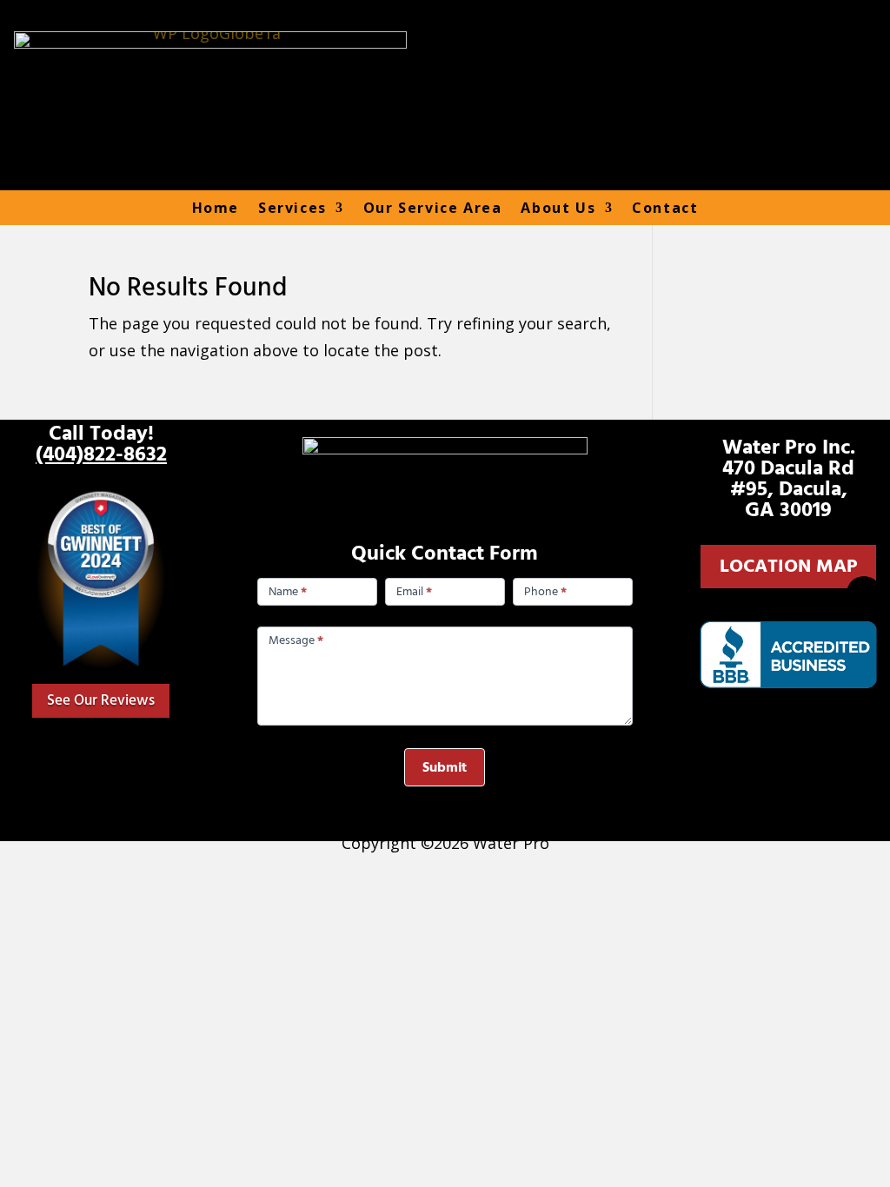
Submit (444, 767)
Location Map (788, 566)
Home (215, 208)
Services (292, 208)
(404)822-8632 (101, 454)
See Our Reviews (101, 700)
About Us (558, 208)
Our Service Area (432, 208)
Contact (665, 208)
